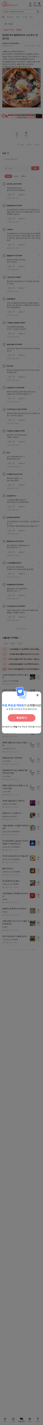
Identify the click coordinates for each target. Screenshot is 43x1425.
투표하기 (21, 717)
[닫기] (37, 695)
